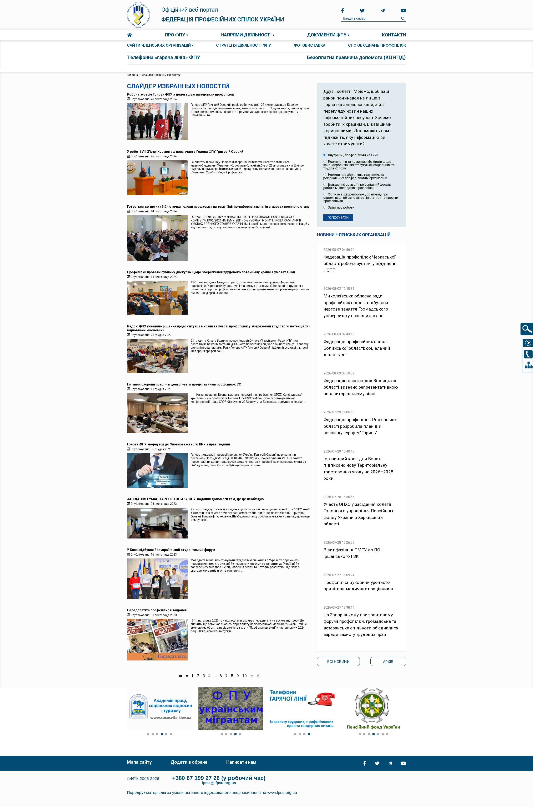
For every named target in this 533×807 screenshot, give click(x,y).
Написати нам (241, 762)
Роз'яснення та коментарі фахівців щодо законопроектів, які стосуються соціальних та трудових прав (359, 165)
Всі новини (338, 661)
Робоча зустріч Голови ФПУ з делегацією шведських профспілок (180, 94)
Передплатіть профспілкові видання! (157, 610)
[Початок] (180, 676)
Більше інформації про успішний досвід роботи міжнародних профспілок (357, 186)
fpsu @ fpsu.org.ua (219, 783)
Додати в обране (189, 762)
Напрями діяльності (246, 34)
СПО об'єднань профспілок (377, 45)
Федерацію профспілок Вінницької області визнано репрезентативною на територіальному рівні (361, 387)
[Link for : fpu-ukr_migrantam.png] (231, 708)
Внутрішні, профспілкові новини (352, 155)
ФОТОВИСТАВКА (309, 45)
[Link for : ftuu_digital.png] (302, 708)
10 (244, 676)
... (215, 676)
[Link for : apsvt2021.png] (159, 708)
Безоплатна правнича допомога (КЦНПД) (356, 57)
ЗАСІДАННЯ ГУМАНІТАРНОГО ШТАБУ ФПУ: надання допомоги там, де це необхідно (195, 499)
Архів (388, 661)
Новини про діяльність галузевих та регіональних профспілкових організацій (355, 176)
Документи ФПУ (326, 34)
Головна (129, 35)
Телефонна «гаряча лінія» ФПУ (163, 57)
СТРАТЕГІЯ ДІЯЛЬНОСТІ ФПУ (243, 45)
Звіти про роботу (340, 207)
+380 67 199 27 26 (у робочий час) (218, 778)
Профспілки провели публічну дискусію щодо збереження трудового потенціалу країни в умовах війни (211, 272)
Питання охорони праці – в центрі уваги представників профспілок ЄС (184, 384)
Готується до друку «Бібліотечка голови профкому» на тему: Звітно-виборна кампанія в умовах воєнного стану (218, 207)
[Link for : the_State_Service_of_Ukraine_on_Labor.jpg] (373, 708)
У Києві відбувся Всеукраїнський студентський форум (171, 550)
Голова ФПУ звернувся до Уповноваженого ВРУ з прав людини (178, 444)
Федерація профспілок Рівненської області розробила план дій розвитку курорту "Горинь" (360, 426)
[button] (148, 734)
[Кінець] (257, 676)
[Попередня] (186, 676)
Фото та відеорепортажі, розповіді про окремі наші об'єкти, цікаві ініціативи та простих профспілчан (361, 198)
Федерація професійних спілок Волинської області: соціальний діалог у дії (357, 348)
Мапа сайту (139, 762)
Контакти (394, 34)
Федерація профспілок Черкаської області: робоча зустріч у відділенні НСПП (361, 264)
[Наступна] (251, 676)
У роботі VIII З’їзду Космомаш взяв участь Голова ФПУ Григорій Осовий (185, 152)
